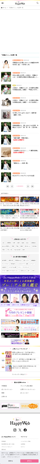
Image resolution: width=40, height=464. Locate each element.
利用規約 (4, 441)
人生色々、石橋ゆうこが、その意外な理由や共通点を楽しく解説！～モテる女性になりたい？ (25, 101)
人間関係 (9, 242)
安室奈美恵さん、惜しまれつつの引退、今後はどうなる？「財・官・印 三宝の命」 (25, 126)
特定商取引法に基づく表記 (8, 444)
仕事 (14, 242)
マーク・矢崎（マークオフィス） (10, 270)
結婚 (23, 242)
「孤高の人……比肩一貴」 (21, 163)
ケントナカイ (5, 263)
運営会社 (4, 449)
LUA (33, 270)
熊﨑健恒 (33, 260)
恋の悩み (34, 246)
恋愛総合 (33, 242)
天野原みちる (18, 260)
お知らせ (4, 396)
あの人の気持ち (6, 246)
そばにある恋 (17, 249)
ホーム (3, 7)
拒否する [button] (10, 460)
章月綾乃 (13, 263)
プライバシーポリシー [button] (13, 457)
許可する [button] (29, 460)
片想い (3, 249)
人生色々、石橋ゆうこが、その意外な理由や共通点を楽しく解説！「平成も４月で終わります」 (25, 89)
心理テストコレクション (27, 389)
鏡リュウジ (26, 260)
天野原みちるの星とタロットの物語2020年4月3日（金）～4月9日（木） (26, 63)
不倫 (17, 246)
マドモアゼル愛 (12, 267)
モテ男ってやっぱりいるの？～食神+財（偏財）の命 (24, 114)
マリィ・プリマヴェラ (23, 267)
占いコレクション (7, 389)
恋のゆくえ (27, 246)
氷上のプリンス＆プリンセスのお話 (23, 175)
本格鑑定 (4, 386)
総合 (24, 249)
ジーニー (32, 263)
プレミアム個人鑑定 (26, 386)
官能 (13, 246)
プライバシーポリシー (7, 446)
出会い (27, 242)
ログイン (23, 446)
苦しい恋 (10, 249)
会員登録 (23, 444)
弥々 (29, 270)
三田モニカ (23, 270)
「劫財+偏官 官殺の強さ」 (21, 138)
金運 (18, 242)
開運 (3, 393)
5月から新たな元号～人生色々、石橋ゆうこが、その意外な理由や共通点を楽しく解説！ (25, 76)
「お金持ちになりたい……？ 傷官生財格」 (26, 150)
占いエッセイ (24, 393)
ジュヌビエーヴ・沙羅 (22, 263)
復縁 (21, 246)
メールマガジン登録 (25, 441)
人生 (3, 242)
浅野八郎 (11, 260)
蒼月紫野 (4, 260)
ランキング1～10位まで (20, 374)
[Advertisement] (20, 30)
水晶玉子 (4, 267)
